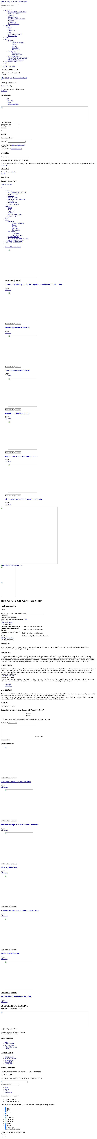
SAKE (10, 32)
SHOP (7, 37)
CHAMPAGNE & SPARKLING (18, 58)
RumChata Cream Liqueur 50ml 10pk (16, 782)
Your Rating (4, 722)
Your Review (40, 736)
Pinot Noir (15, 48)
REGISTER (5, 168)
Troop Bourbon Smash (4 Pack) (17, 370)
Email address (5, 157)
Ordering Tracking (10, 1045)
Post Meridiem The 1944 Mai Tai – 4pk (16, 996)
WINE (7, 39)
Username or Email (7, 138)
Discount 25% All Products (13, 247)
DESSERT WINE (13, 56)
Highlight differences (12, 1101)
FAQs (6, 1042)
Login (14, 172)
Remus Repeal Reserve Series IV (17, 327)
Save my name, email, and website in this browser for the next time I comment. (26, 719)
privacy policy (5, 165)
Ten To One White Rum (10, 953)
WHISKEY (8, 10)
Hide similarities (11, 1099)
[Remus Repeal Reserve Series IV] (22, 320)
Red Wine (11, 41)
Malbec (14, 46)
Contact (7, 1049)
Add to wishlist (9, 280)
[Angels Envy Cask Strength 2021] (22, 406)
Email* (28, 716)
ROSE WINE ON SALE (16, 60)
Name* (28, 714)
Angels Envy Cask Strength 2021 (17, 413)
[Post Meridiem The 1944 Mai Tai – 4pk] (19, 989)
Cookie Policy (9, 1062)
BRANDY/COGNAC (15, 34)
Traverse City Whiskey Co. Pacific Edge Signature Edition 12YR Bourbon (33, 284)
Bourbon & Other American (16, 19)
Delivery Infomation (11, 1047)
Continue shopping (6, 86)
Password (4, 141)
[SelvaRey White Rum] (19, 860)
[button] (1, 79)
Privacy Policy (9, 1057)
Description (8, 684)
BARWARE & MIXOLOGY (17, 12)
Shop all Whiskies (13, 24)
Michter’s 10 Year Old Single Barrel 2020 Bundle (23, 499)
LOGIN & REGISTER (8, 66)
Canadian (11, 20)
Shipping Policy (9, 1060)
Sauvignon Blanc (17, 54)
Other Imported (13, 22)
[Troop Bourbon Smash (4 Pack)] (22, 363)
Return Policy (9, 1063)
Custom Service (9, 1043)
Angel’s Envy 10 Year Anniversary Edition (21, 456)
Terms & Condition (10, 1058)
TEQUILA (11, 31)
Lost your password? (18, 145)
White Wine (11, 51)
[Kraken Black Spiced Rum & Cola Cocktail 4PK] (19, 817)
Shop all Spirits (12, 36)
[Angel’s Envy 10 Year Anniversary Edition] (22, 449)
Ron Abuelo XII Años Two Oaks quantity (13, 613)
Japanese (11, 15)
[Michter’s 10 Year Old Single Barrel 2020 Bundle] (22, 492)
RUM (10, 27)
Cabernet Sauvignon (18, 42)
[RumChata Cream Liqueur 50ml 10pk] (19, 774)
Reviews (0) (8, 686)
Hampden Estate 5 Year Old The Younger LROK (20, 911)
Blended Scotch (13, 17)
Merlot (14, 44)
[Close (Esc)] (1, 130)
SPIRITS (7, 25)
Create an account (16, 149)
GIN (9, 29)
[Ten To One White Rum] (19, 946)
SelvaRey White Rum (9, 868)
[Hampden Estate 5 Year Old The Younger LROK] (19, 903)
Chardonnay (16, 53)
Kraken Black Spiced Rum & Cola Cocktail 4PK (20, 825)
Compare (17, 280)
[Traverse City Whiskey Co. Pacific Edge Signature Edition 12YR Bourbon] (22, 277)
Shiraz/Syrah (16, 49)
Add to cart (5, 615)
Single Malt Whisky (14, 13)
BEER (7, 63)
